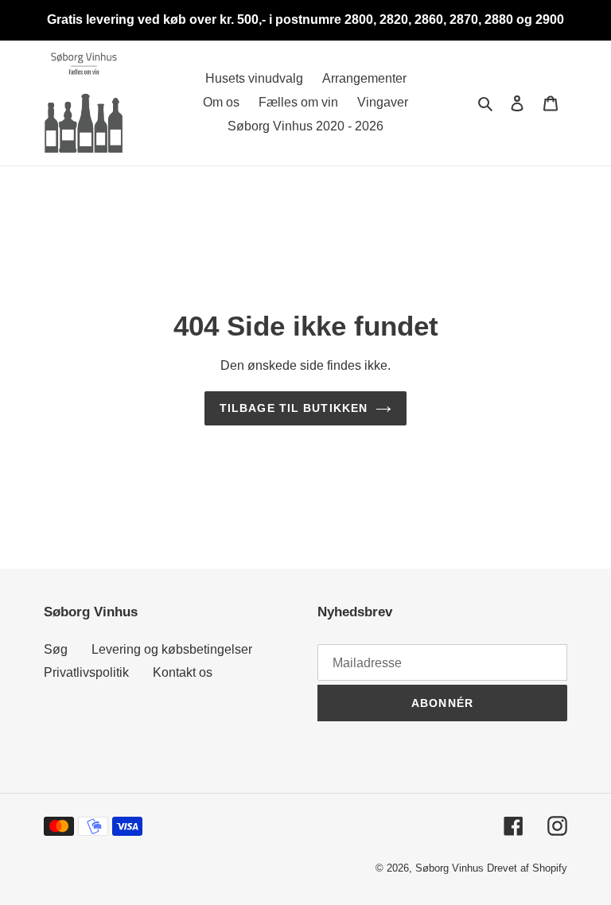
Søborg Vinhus (449, 868)
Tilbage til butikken (294, 408)
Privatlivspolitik (86, 672)
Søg (56, 649)
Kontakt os (182, 672)
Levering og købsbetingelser (171, 649)
